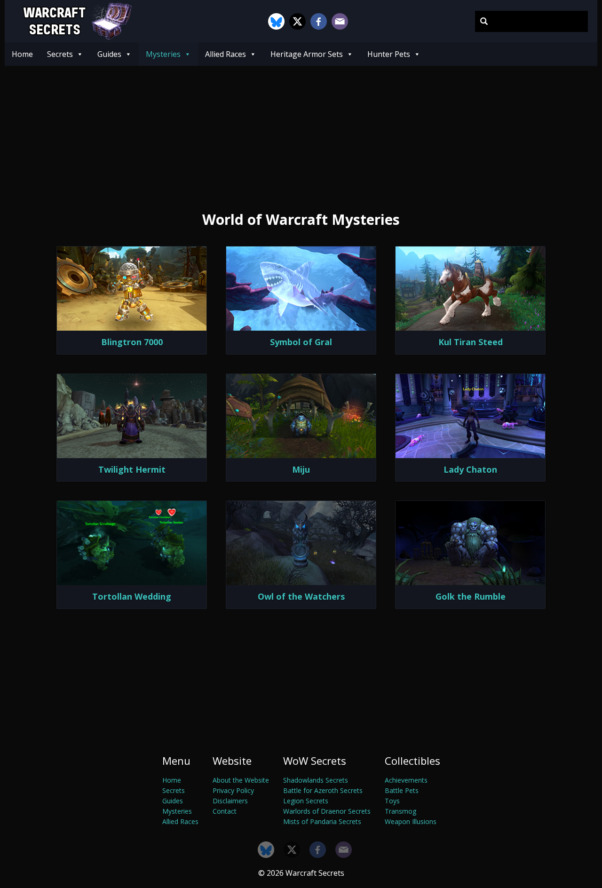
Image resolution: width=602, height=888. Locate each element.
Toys (392, 800)
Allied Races (225, 54)
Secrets (60, 54)
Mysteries (163, 54)
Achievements (406, 780)
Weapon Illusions (410, 821)
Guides (109, 54)
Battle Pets (402, 790)
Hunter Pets (388, 54)
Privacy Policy (233, 790)
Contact (225, 811)
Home (22, 54)
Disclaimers (230, 800)
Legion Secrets (305, 800)
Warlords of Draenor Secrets (327, 811)
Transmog (400, 811)
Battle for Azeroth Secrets (323, 790)
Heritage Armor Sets (306, 54)
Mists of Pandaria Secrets (322, 821)
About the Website (241, 780)
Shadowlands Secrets (315, 780)
